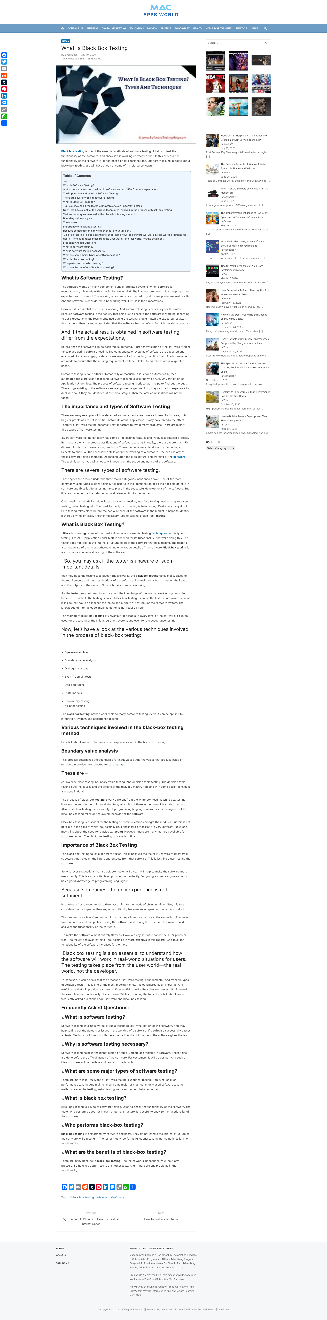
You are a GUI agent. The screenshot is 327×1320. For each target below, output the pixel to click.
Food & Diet (182, 28)
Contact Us (75, 28)
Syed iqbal (71, 54)
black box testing (82, 1197)
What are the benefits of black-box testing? (88, 267)
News (254, 28)
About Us (61, 1254)
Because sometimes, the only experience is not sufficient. (97, 230)
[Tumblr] (4, 82)
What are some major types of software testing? (91, 254)
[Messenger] (4, 102)
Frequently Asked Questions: (80, 242)
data (121, 764)
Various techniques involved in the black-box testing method (99, 214)
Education (136, 28)
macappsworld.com (172, 1309)
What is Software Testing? (79, 185)
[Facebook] (4, 55)
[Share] (4, 123)
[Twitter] (4, 61)
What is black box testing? (78, 259)
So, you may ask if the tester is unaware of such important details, (103, 205)
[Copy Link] (4, 109)
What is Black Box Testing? (79, 201)
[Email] (4, 68)
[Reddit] (4, 75)
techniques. (160, 533)
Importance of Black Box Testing (82, 226)
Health (197, 28)
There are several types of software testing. (88, 197)
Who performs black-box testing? (83, 263)
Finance (166, 28)
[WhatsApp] (4, 116)
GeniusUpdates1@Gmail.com (214, 1309)
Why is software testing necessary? (84, 250)
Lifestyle (241, 28)
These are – (70, 222)
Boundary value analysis (77, 218)
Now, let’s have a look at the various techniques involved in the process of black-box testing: (118, 209)
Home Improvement (218, 28)
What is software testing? (78, 246)
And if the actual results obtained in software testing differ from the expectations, (111, 189)
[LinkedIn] (4, 95)
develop (103, 1197)
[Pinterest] (4, 89)
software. (179, 456)
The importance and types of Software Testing (91, 193)
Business (92, 28)
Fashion (152, 28)
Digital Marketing (114, 28)
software (118, 1197)
